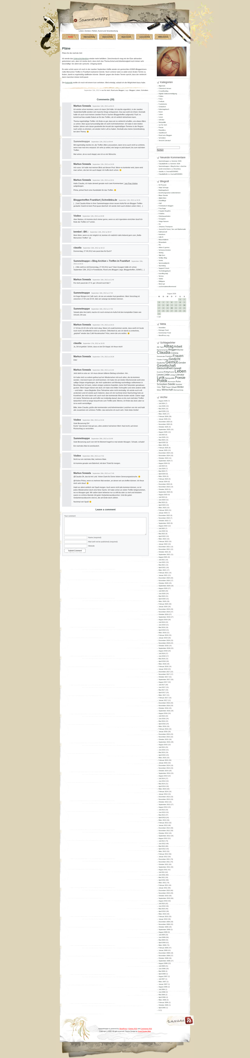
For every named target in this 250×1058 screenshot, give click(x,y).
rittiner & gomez (164, 247)
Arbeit (178, 346)
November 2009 (164, 924)
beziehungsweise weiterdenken (170, 193)
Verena (161, 276)
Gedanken (162, 107)
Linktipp (172, 375)
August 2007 (163, 976)
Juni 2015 (162, 750)
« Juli (158, 317)
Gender (182, 362)
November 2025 (164, 424)
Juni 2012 (162, 843)
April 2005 (162, 1008)
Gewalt (177, 368)
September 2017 (164, 679)
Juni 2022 (162, 531)
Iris (160, 224)
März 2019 (162, 632)
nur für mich (106, 90)
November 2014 (164, 768)
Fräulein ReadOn (165, 211)
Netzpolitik (162, 122)
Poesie (161, 127)
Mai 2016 (162, 721)
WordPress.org (164, 335)
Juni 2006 (162, 992)
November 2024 (164, 455)
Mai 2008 (162, 971)
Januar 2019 (163, 638)
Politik (162, 381)
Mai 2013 (162, 815)
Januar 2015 (163, 763)
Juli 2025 (162, 435)
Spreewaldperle (164, 263)
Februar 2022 (163, 541)
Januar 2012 (163, 856)
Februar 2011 (163, 885)
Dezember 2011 (164, 859)
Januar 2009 (163, 950)
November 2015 (164, 737)
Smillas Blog (163, 258)
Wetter (180, 387)
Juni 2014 (162, 781)
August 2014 (163, 776)
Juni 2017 (162, 687)
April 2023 (162, 505)
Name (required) (94, 538)
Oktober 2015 (163, 739)
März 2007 (162, 981)
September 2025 (164, 429)
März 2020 (162, 601)
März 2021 (162, 570)
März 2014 (162, 789)
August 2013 (163, 807)
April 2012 (162, 849)
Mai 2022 (162, 533)
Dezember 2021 (164, 547)
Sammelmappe (81, 293)
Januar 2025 (163, 450)
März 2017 (162, 695)
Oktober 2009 (163, 927)
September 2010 (164, 898)
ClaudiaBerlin (163, 164)
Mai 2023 (162, 502)
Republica (162, 130)
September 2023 (164, 492)
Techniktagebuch (165, 271)
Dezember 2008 (164, 953)
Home (70, 37)
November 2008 (164, 955)
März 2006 (162, 1000)
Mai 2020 (162, 596)
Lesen (161, 117)
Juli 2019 (162, 622)
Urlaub (174, 387)
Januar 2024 (163, 481)
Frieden (159, 359)
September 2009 (164, 929)
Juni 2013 (162, 812)
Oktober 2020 (163, 583)
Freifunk (161, 101)
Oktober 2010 (163, 896)
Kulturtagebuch (164, 109)
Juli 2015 (162, 747)
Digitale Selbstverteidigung (168, 93)
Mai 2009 (162, 940)
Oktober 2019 (163, 614)
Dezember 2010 (164, 890)
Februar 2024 (163, 479)
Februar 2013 (163, 823)
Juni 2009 (162, 937)
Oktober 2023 (163, 489)
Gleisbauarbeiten (164, 216)
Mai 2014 (162, 784)
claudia (77, 247)
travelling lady (163, 273)
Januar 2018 (163, 669)
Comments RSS (146, 1028)
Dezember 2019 (164, 609)
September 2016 (164, 711)
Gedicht (174, 359)
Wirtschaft (167, 389)
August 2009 (163, 932)
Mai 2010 (162, 909)
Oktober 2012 (163, 833)
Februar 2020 (163, 604)
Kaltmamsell (163, 232)
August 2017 (163, 682)
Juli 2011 (162, 872)
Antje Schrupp (163, 187)
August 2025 (163, 432)
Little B (161, 237)
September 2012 (164, 836)
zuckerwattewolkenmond (167, 286)
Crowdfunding (163, 91)
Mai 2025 (162, 440)
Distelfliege (162, 200)
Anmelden (162, 327)
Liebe (167, 374)
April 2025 (162, 442)
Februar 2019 (163, 635)
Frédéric (161, 213)
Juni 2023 (162, 500)
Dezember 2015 (164, 734)
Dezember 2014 (164, 765)
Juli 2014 (162, 778)
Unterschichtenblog (81, 59)
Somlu (161, 260)
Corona (174, 353)
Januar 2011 (163, 888)
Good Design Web (144, 1031)
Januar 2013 (163, 825)
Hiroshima (177, 169)
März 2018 (162, 664)
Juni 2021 (162, 562)
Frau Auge (162, 208)
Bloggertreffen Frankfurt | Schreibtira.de (95, 200)
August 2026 (163, 401)
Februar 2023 (163, 510)
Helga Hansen (164, 221)
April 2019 (162, 630)
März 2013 (162, 820)
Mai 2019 (162, 627)
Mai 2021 (162, 565)
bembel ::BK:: (81, 231)
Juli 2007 (162, 979)
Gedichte (161, 363)
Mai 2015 (162, 752)
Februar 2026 (163, 416)
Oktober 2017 (163, 677)
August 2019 (163, 619)
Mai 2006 (162, 994)
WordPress (123, 1028)
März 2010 (162, 914)
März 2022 (162, 539)
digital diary (162, 198)
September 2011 (164, 867)
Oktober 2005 (163, 1005)
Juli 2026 (162, 403)
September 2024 (164, 461)
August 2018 (163, 651)
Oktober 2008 (163, 958)
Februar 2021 (163, 573)
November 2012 (164, 830)
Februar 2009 (163, 948)
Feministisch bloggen (166, 206)
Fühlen (161, 96)
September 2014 (164, 773)
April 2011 (162, 880)
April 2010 (162, 911)
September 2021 (164, 554)
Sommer (178, 384)
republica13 (163, 133)
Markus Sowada (82, 106)
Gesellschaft (166, 365)
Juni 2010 (162, 906)
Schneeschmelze (165, 250)
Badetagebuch (164, 190)
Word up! (162, 284)
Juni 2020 (162, 593)
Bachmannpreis (162, 350)
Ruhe (178, 381)
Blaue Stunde (163, 195)
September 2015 (164, 742)
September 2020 (164, 586)
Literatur (161, 120)
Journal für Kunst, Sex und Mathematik (172, 229)
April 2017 (162, 692)
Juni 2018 (162, 656)
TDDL (159, 387)
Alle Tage (160, 347)
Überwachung (89, 37)
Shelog (161, 253)
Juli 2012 (162, 841)
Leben (138, 90)
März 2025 (162, 445)
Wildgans (162, 281)
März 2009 (162, 945)
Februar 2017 (163, 698)
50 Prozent (162, 185)
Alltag (168, 346)
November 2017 (164, 674)
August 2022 (163, 526)
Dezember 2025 (164, 422)
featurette (69, 83)
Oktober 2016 (163, 708)
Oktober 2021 (163, 552)
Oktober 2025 (163, 427)
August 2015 (163, 744)
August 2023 (163, 494)
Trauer (168, 387)
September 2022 (164, 523)
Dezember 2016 (164, 703)
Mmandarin (162, 242)
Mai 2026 (162, 408)
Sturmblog (162, 266)
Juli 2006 (162, 989)
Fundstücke (163, 104)
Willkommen (163, 37)
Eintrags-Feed (164, 330)
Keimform (162, 234)
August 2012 (163, 838)
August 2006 (163, 987)
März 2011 (162, 882)
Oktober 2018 (163, 645)
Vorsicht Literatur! (165, 140)
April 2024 (162, 474)
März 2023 (162, 507)
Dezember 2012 (164, 828)
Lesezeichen (144, 37)
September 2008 (164, 961)
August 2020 (163, 588)
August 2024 (163, 463)
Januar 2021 (163, 575)
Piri (160, 245)
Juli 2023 (162, 497)
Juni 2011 (162, 875)
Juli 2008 (162, 966)
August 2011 (163, 869)
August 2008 (163, 963)
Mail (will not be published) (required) (103, 542)
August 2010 (163, 901)
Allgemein (162, 86)
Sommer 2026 (176, 161)
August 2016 (163, 713)
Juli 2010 (162, 903)
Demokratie (161, 356)
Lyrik (161, 377)
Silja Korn (162, 255)
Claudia (163, 352)
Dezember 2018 (164, 640)
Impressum (126, 37)
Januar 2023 (163, 513)
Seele (171, 384)
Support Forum (164, 268)
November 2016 (164, 705)
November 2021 (164, 549)
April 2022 (162, 536)
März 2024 (162, 476)
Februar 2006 (163, 1002)
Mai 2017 (162, 690)
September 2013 (164, 804)
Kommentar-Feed (165, 333)
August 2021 (163, 557)
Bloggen (132, 90)
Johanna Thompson (166, 226)
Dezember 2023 (164, 484)
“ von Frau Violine (131, 183)
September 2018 (164, 648)
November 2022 (164, 518)
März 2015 (162, 757)
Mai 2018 (162, 659)
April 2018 (162, 661)
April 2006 (162, 997)
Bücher (180, 350)
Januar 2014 (163, 794)
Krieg (166, 372)
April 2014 (162, 786)
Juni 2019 (162, 625)
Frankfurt (168, 356)
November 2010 (164, 893)
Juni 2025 (162, 437)
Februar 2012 (163, 854)
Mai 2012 (162, 846)
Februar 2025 (163, 448)
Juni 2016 (162, 718)
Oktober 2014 (163, 771)
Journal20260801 (172, 171)
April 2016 (162, 724)
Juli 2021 (162, 560)
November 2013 (164, 799)
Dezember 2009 (164, 922)
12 (167, 305)
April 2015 (162, 755)
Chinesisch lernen (165, 88)
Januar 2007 (163, 984)
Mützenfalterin (163, 239)
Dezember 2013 (164, 797)
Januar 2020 (163, 606)
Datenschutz (107, 37)
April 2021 (162, 567)
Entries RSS (133, 1028)
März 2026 (162, 414)
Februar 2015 (163, 760)
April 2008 (162, 974)
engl (160, 203)
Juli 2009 (162, 935)
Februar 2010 (163, 916)
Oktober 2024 (163, 458)
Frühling (165, 359)
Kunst (161, 112)
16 (184, 305)
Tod (163, 387)
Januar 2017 (163, 700)
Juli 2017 (162, 685)
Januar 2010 (163, 919)
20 (172, 308)
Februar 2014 (163, 791)
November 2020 (164, 580)
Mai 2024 (162, 471)
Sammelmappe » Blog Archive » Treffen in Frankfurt (101, 261)
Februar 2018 (163, 666)
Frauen (178, 356)
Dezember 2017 (164, 672)
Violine (77, 216)
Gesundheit (165, 368)
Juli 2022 (162, 528)
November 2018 (164, 643)
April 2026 (162, 411)
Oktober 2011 (163, 864)
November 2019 (164, 612)
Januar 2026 (163, 419)
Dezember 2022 (164, 515)
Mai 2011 (162, 877)
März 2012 (162, 851)
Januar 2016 (163, 731)
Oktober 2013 (163, 802)
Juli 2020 (162, 591)
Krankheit (160, 372)
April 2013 (162, 817)
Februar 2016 (163, 729)
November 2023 (164, 487)
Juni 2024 (162, 468)
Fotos (161, 99)
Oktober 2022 (163, 520)
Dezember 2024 (164, 453)
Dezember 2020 (164, 578)
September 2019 (164, 617)
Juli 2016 (162, 716)
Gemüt (172, 362)
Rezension (171, 381)
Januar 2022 (163, 544)
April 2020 (162, 599)
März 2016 (162, 726)
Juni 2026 (162, 406)
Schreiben (144, 90)
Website (91, 546)
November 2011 (164, 862)
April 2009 (162, 942)
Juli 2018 (162, 653)
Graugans (162, 219)
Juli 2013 (162, 810)
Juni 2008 (162, 968)
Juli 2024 (162, 466)
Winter (159, 390)
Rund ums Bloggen (117, 90)
